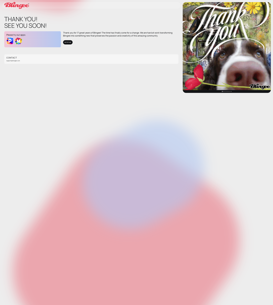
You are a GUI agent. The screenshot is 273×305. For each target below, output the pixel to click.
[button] (222, 91)
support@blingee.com (13, 61)
